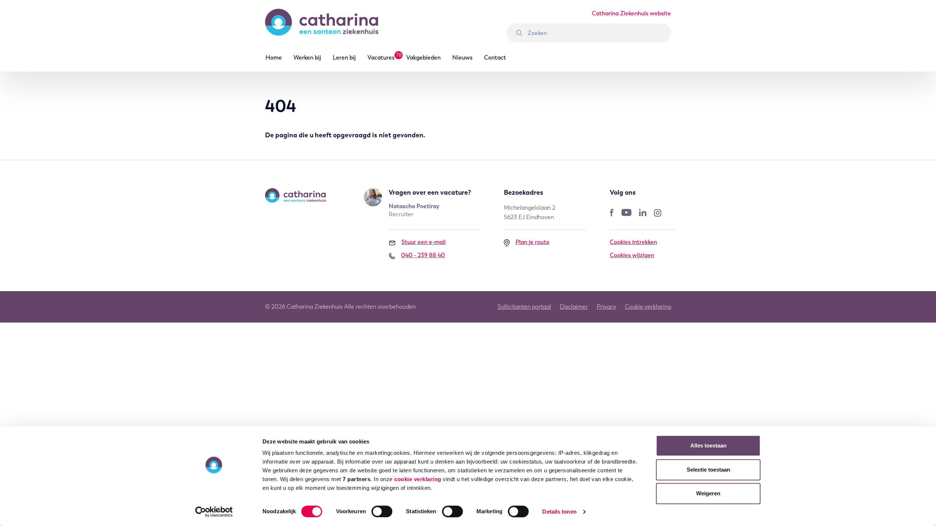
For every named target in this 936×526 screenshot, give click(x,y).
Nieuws (462, 57)
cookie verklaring (417, 479)
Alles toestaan (708, 445)
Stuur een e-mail (423, 242)
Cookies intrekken (633, 242)
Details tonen (559, 511)
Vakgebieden (423, 57)
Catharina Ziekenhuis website (631, 13)
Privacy (606, 306)
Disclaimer (574, 306)
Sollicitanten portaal (524, 306)
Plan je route (533, 242)
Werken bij (307, 57)
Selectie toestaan (708, 469)
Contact (495, 57)
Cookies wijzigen (632, 255)
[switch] (381, 511)
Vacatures (381, 57)
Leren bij (344, 57)
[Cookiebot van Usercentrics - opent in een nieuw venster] (214, 511)
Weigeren (708, 493)
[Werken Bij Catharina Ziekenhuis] (329, 25)
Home (273, 57)
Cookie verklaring (648, 306)
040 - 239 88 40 (423, 255)
